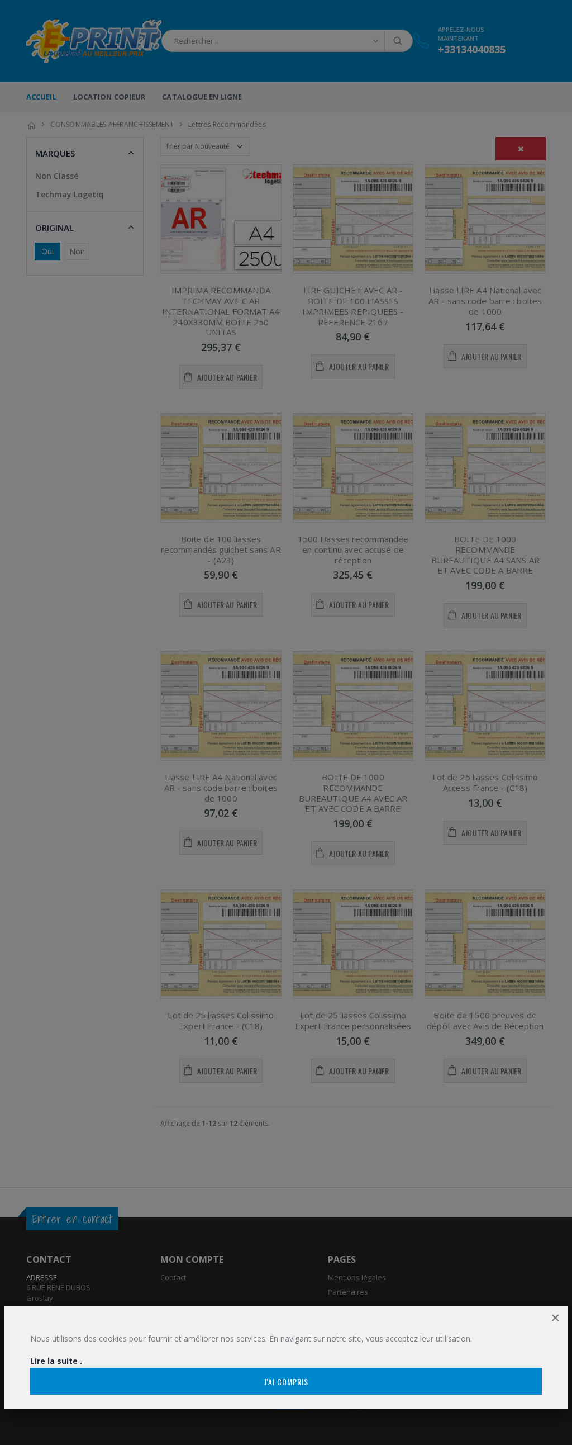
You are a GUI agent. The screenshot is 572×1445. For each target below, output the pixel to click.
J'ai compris (286, 1381)
